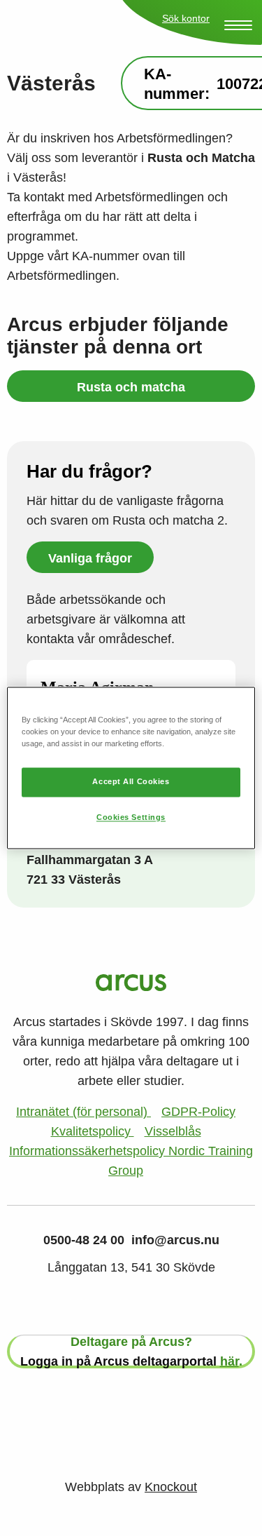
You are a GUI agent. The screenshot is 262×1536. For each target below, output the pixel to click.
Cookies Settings (131, 818)
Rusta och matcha (131, 387)
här (229, 1361)
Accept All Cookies (130, 782)
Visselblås (173, 1131)
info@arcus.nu (175, 1240)
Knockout (171, 1487)
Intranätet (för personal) (83, 1112)
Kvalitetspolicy (92, 1131)
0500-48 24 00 (83, 1240)
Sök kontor (186, 18)
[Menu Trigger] (238, 25)
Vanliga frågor (90, 558)
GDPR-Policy (198, 1112)
